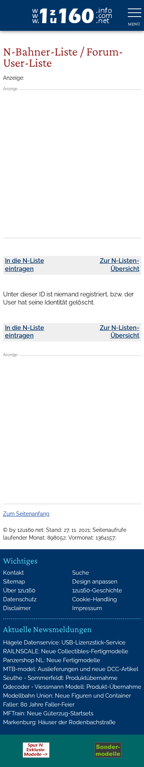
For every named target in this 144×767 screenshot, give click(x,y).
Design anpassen (95, 581)
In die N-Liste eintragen (24, 264)
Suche (80, 572)
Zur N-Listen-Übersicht (119, 264)
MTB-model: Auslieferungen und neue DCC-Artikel (70, 669)
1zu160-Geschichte (97, 590)
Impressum (87, 608)
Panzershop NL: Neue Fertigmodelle (51, 660)
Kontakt (13, 572)
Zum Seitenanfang (26, 514)
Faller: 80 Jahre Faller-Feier (38, 704)
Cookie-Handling (94, 599)
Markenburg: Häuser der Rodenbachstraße (59, 722)
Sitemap (14, 581)
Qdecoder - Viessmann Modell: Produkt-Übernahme (72, 686)
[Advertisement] (72, 163)
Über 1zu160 (19, 590)
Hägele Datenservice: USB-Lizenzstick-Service (64, 642)
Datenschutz (19, 599)
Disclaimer (17, 608)
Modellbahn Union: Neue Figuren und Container (67, 695)
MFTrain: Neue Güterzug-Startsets (48, 713)
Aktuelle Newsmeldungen (47, 629)
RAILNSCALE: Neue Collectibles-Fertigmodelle (65, 651)
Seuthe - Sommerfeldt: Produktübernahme (60, 677)
